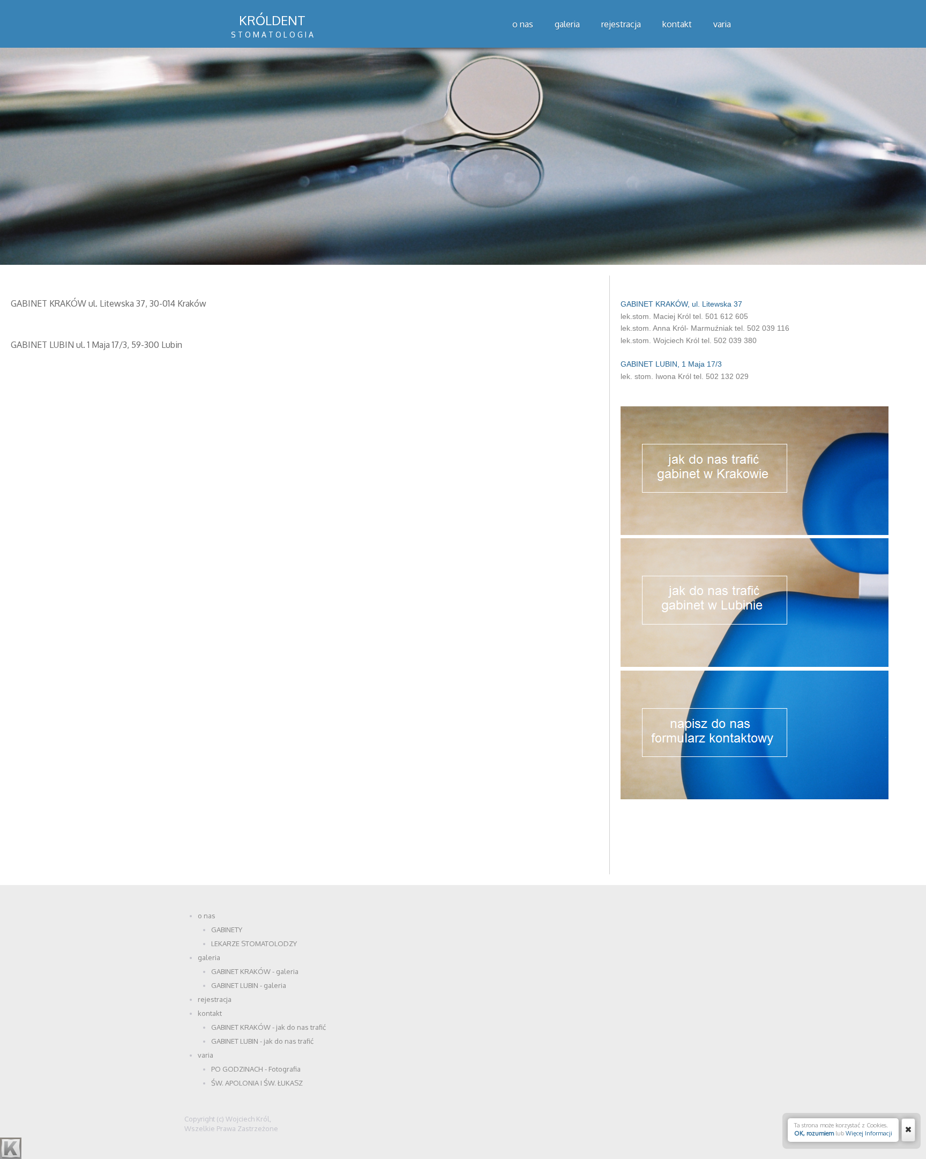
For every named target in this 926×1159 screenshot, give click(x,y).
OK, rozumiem (814, 1133)
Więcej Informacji (869, 1133)
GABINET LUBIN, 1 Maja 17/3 (671, 364)
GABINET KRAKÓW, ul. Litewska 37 (681, 304)
